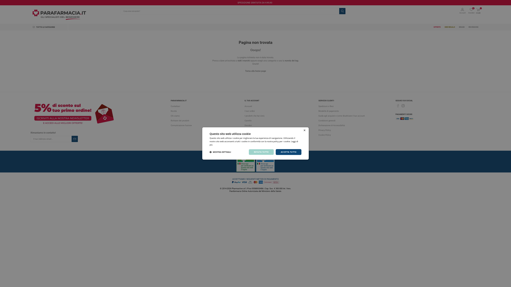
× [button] (304, 130)
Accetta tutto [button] (288, 152)
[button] (220, 152)
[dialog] (255, 143)
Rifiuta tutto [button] (261, 152)
